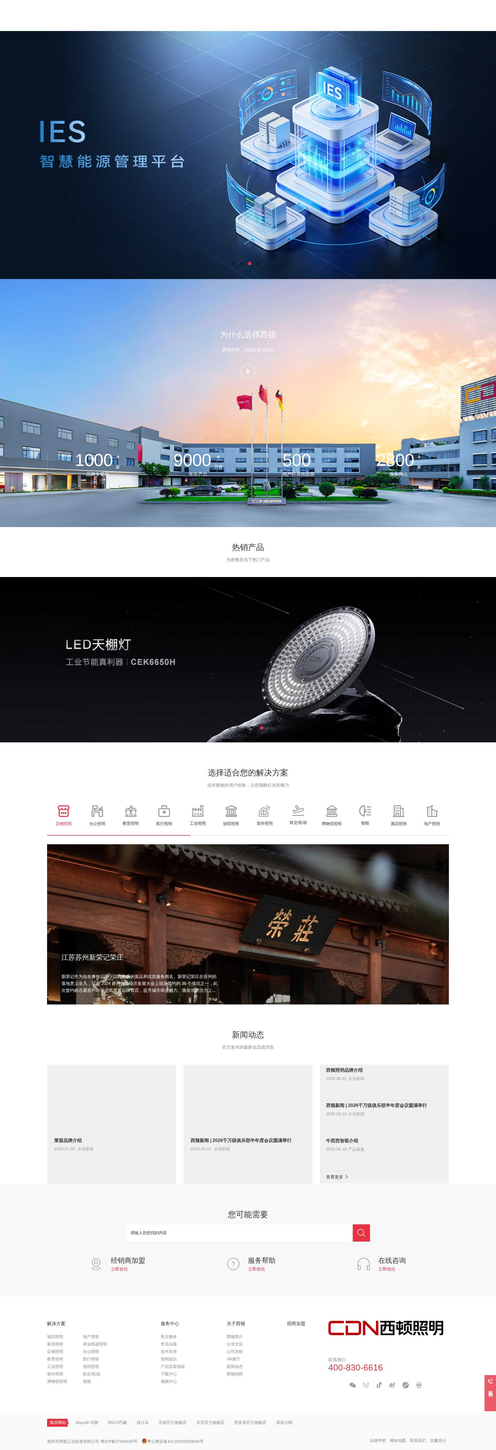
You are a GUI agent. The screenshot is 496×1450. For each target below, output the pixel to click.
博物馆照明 (57, 1382)
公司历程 (235, 1352)
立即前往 (119, 1269)
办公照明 (91, 1352)
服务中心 (170, 1323)
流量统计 (438, 1441)
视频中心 (169, 1382)
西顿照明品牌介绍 (344, 1070)
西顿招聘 (235, 1374)
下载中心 (169, 1374)
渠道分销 (284, 1423)
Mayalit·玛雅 (87, 1423)
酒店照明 (55, 1337)
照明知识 (169, 1359)
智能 (87, 1382)
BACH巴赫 (117, 1423)
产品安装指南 (173, 1367)
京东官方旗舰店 (210, 1423)
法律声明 (378, 1441)
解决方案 (56, 1323)
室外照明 (55, 1374)
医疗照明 (91, 1359)
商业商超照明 (95, 1344)
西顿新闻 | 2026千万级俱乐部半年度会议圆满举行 (241, 1140)
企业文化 (235, 1344)
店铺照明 (55, 1352)
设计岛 (143, 1423)
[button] (233, 263)
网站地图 (398, 1441)
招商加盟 (296, 1323)
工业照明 (55, 1367)
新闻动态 (235, 1367)
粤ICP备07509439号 (118, 1442)
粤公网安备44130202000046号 (175, 1442)
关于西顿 (236, 1323)
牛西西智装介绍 (342, 1141)
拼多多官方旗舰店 (250, 1423)
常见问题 (169, 1344)
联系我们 (418, 1441)
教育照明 (55, 1359)
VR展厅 (233, 1359)
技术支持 (169, 1352)
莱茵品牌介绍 (68, 1140)
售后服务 (169, 1337)
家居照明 (55, 1344)
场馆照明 (91, 1367)
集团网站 (58, 1423)
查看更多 (335, 1177)
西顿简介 (235, 1337)
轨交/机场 (91, 1374)
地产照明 (91, 1337)
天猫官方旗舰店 (172, 1423)
